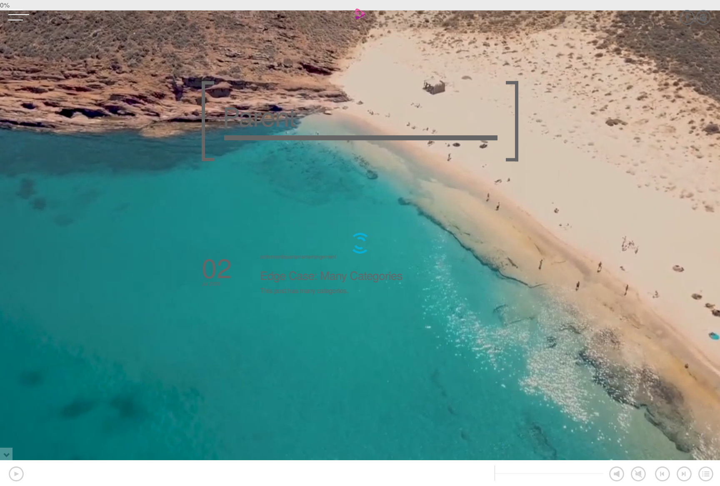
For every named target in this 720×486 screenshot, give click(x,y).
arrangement (322, 256)
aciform (268, 256)
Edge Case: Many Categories (331, 275)
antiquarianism (292, 256)
